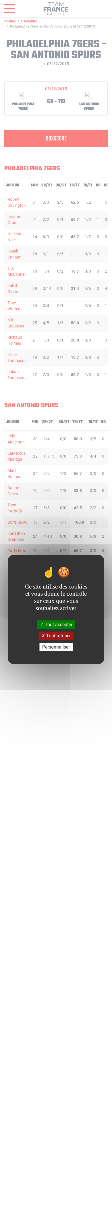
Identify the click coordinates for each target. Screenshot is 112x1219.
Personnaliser (56, 647)
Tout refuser (58, 636)
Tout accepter (58, 624)
